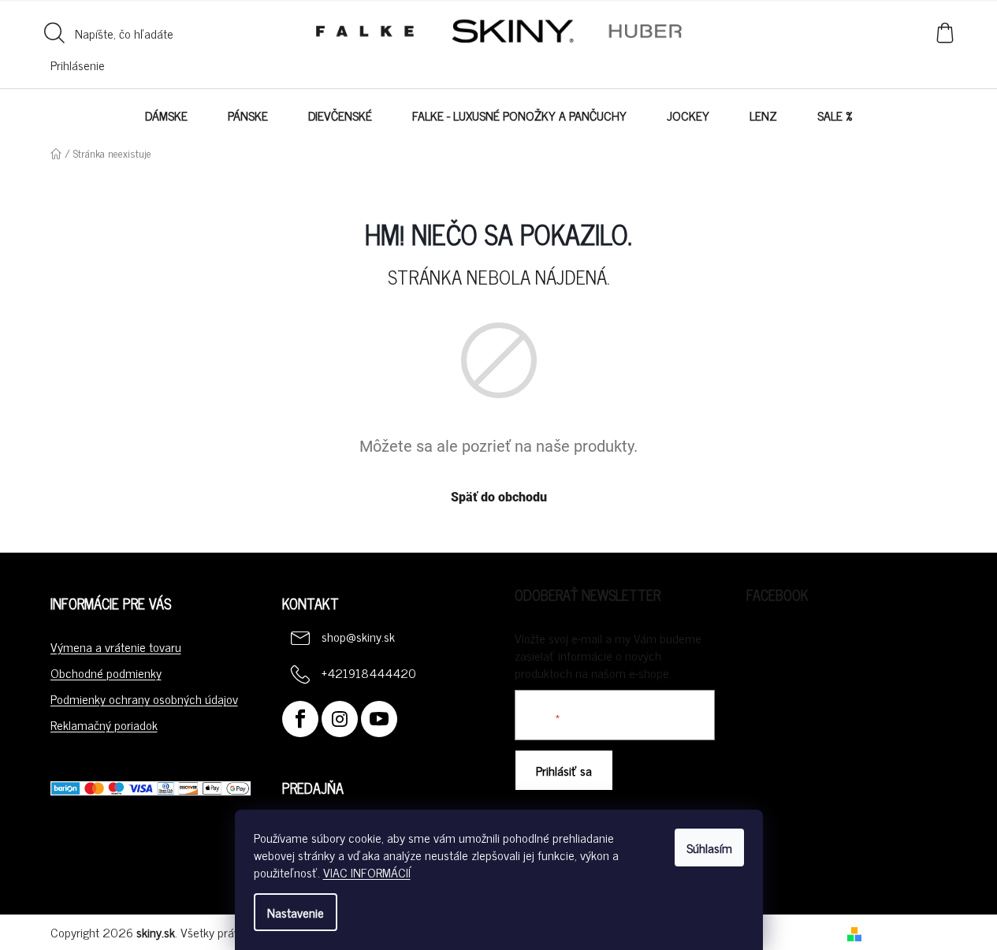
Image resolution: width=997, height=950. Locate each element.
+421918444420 (369, 672)
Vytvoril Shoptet (907, 932)
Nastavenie (295, 912)
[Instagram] (340, 719)
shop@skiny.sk (358, 636)
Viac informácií (367, 872)
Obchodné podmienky (106, 672)
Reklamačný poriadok (104, 724)
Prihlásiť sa (564, 770)
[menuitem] (166, 115)
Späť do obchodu (499, 497)
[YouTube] (379, 719)
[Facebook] (300, 719)
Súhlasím (709, 847)
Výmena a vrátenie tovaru (115, 646)
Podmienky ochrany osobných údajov (144, 698)
